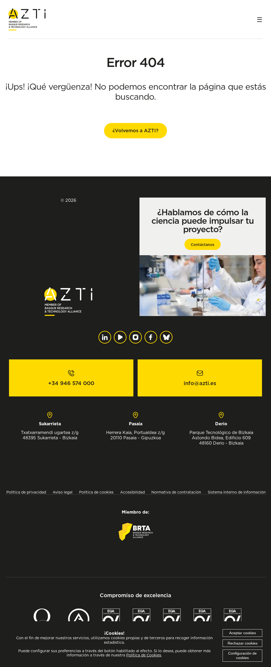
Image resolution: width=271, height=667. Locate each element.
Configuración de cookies (242, 655)
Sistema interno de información (237, 492)
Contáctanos (202, 244)
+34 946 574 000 (71, 383)
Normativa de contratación (176, 492)
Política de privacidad (26, 492)
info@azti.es (200, 383)
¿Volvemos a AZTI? (135, 130)
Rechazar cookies (243, 643)
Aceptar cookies (242, 633)
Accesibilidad (132, 492)
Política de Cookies (143, 655)
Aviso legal (63, 492)
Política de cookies (96, 492)
